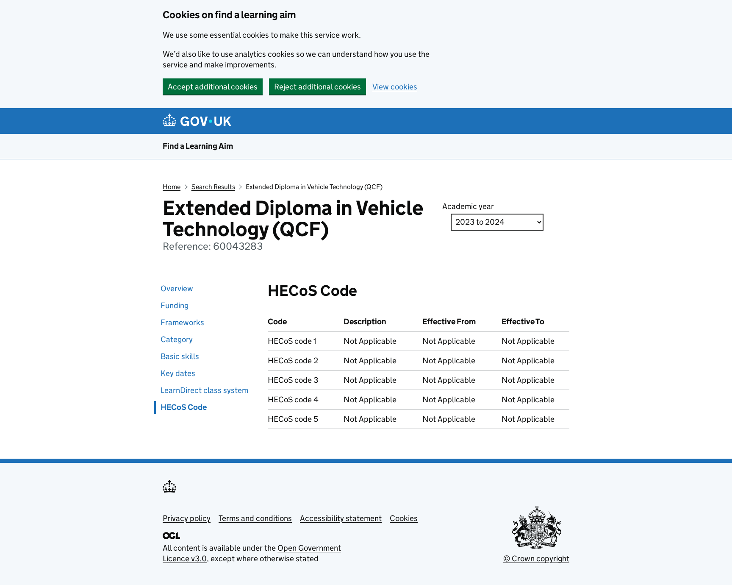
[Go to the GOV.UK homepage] (198, 121)
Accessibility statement (341, 518)
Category (177, 339)
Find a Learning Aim (198, 146)
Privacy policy (187, 518)
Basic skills (180, 356)
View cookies (394, 87)
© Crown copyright (536, 558)
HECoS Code (184, 407)
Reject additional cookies (317, 87)
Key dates (178, 373)
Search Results (213, 187)
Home (171, 187)
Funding (175, 305)
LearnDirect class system (204, 390)
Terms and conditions (255, 518)
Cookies (404, 518)
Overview (177, 288)
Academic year (468, 206)
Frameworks (182, 322)
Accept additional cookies (213, 87)
